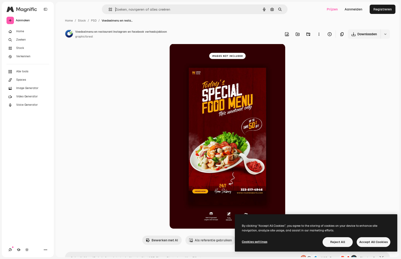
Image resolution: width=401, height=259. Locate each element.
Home (69, 20)
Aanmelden (353, 9)
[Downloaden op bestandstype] (385, 34)
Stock (82, 20)
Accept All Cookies (373, 242)
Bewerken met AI (165, 240)
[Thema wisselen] (27, 249)
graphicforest (84, 36)
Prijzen (332, 9)
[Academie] (18, 249)
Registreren (382, 9)
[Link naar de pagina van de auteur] (69, 34)
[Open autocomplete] (108, 9)
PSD (94, 20)
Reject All (337, 242)
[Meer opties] (318, 34)
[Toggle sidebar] (45, 9)
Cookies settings (254, 242)
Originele (200, 53)
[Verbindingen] (10, 249)
